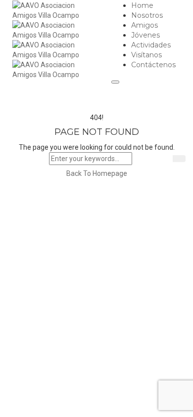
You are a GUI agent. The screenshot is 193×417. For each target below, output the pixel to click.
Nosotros (147, 15)
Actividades (151, 45)
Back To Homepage (96, 173)
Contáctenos (153, 64)
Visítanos (146, 54)
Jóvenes (145, 35)
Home (142, 5)
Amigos (144, 25)
